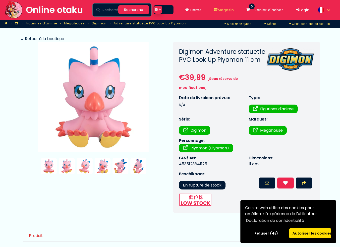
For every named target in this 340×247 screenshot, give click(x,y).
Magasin (226, 9)
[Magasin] (16, 23)
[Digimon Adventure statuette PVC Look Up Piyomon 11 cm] (93, 97)
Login (304, 9)
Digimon (198, 130)
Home (195, 9)
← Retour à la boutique (42, 39)
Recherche (133, 9)
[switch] (163, 9)
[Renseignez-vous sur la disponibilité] (267, 183)
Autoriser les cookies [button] (311, 233)
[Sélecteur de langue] (324, 10)
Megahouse (271, 130)
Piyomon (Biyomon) (209, 148)
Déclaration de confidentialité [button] (275, 220)
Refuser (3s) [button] (266, 233)
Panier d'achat (267, 8)
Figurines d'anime (277, 109)
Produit (36, 236)
